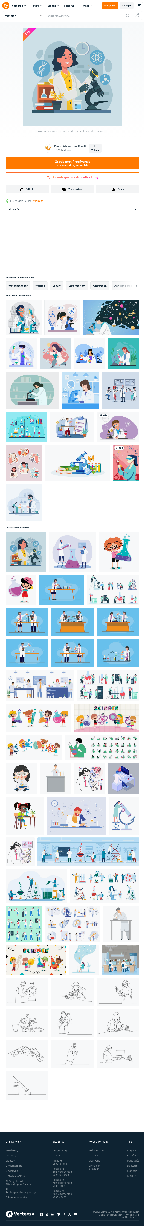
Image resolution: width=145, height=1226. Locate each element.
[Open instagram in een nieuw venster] (47, 1214)
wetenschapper (18, 285)
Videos (52, 5)
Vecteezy (11, 1155)
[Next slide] (131, 285)
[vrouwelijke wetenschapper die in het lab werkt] (26, 552)
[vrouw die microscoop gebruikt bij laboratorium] (80, 390)
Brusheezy (12, 1150)
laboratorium (76, 285)
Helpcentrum (97, 1150)
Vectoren (17, 5)
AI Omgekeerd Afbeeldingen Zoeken (18, 1182)
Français (129, 1170)
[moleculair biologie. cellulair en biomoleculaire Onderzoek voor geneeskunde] (89, 778)
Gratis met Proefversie (73, 163)
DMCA (56, 1155)
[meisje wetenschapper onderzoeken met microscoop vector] (25, 816)
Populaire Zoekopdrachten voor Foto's (62, 1182)
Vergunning (60, 1150)
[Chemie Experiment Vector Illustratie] (26, 427)
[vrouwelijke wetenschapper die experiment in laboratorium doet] (21, 353)
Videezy (10, 1160)
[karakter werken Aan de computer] (123, 778)
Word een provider (94, 1167)
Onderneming (14, 1165)
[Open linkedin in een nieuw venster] (52, 1214)
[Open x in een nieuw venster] (69, 1214)
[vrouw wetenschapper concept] (55, 353)
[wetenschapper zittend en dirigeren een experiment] (21, 778)
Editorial (69, 5)
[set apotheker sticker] (24, 463)
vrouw (57, 285)
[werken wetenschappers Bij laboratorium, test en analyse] (72, 552)
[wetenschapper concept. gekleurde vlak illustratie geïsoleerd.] (61, 590)
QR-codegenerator (17, 1197)
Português (130, 1160)
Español (129, 1155)
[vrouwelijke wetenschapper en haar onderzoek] (111, 317)
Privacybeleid (130, 1214)
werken (40, 285)
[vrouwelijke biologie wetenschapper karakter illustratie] (89, 353)
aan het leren (123, 285)
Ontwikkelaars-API (16, 1176)
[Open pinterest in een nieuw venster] (58, 1214)
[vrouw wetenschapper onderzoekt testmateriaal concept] (24, 317)
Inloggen (127, 5)
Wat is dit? (38, 200)
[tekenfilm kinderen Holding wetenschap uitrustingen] (38, 718)
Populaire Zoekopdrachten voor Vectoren (62, 1171)
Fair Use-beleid (126, 1216)
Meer (86, 5)
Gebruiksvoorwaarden (108, 1214)
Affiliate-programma (60, 1162)
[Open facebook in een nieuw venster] (41, 1214)
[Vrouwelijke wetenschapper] (126, 463)
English (128, 1150)
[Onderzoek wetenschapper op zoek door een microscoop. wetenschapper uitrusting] (124, 816)
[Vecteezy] (5, 5)
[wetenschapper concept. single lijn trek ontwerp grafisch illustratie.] (27, 992)
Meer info (14, 209)
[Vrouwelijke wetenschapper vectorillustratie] (32, 390)
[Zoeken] (128, 15)
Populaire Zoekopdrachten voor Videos (62, 1194)
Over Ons (94, 1160)
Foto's (35, 5)
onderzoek (100, 285)
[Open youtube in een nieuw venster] (75, 1214)
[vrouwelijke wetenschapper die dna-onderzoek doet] (72, 427)
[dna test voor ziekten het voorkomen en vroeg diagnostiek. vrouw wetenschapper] (20, 851)
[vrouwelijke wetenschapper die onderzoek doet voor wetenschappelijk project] (123, 353)
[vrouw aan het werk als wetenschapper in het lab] (24, 502)
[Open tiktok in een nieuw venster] (64, 1214)
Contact (93, 1155)
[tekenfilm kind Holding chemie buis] (119, 552)
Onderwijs (12, 1170)
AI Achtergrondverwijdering (21, 1190)
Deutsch (129, 1165)
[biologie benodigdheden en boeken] (77, 463)
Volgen (95, 150)
